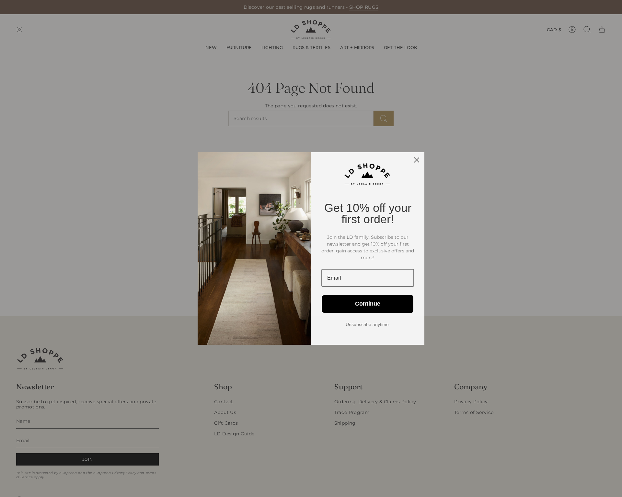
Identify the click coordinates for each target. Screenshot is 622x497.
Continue (367, 303)
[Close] (416, 160)
